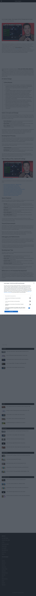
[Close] (34, 283)
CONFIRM (11, 311)
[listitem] (18, 296)
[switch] (29, 298)
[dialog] (18, 298)
